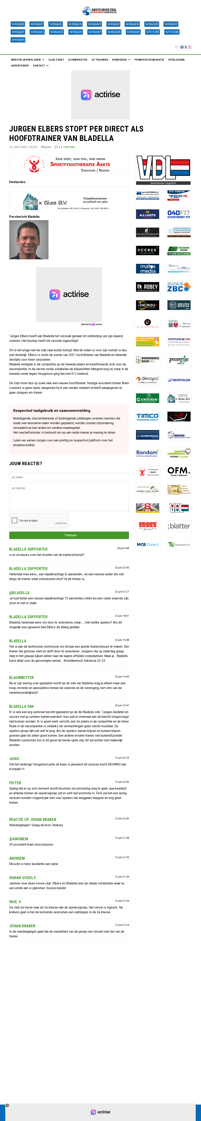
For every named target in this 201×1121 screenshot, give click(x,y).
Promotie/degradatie (149, 59)
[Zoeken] (177, 47)
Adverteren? (20, 65)
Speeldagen (176, 59)
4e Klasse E (75, 32)
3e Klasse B (151, 24)
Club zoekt (56, 59)
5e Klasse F (18, 39)
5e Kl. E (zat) (172, 32)
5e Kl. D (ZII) (152, 32)
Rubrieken (119, 59)
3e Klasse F (18, 32)
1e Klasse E (55, 24)
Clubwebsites (78, 59)
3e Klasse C (171, 24)
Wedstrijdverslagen (26, 59)
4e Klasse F (95, 32)
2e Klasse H (94, 24)
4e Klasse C (37, 32)
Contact (39, 65)
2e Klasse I (113, 24)
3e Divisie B (18, 24)
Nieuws (116, 63)
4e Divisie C (37, 24)
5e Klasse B (114, 32)
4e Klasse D (56, 32)
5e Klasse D (133, 32)
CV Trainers (99, 59)
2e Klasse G (75, 24)
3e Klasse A (132, 24)
